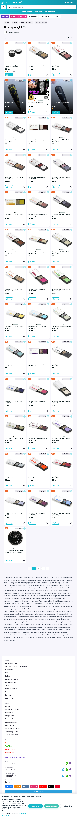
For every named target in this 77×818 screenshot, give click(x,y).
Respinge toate (51, 806)
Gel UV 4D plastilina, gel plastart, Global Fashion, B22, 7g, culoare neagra (14, 552)
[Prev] (29, 568)
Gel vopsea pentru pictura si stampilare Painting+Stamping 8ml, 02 (38, 104)
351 (27, 786)
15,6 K (10, 786)
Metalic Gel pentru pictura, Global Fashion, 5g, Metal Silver (14, 65)
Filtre (71, 38)
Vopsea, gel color (14, 32)
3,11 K (18, 786)
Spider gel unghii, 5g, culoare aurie (14, 102)
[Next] (47, 568)
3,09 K (44, 786)
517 (52, 786)
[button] (7, 37)
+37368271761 (71, 2)
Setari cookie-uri (67, 806)
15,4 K (35, 786)
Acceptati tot (35, 806)
